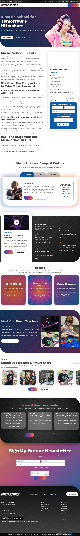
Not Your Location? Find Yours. (7, 508)
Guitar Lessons (66, 189)
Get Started (7, 35)
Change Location (18, 1)
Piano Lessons (65, 187)
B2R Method (64, 504)
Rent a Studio (64, 512)
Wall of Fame (63, 5)
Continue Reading (13, 426)
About (56, 5)
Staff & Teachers (45, 504)
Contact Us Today (21, 35)
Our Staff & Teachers (9, 341)
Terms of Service (34, 521)
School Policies (44, 508)
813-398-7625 (74, 1)
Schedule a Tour (45, 510)
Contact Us (65, 1)
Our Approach (20, 252)
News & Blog (64, 508)
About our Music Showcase (66, 295)
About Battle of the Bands (40, 296)
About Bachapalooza (13, 295)
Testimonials (64, 506)
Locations (63, 517)
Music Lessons (35, 5)
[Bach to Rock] (10, 5)
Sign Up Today (73, 5)
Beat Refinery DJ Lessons (65, 195)
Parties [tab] (53, 174)
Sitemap (3, 523)
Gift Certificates (65, 510)
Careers (43, 512)
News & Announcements (45, 435)
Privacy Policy (27, 521)
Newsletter (57, 1)
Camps (42, 5)
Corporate (64, 502)
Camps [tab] (40, 174)
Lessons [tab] (28, 174)
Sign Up (28, 197)
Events (52, 5)
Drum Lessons (65, 191)
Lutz (42, 502)
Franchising (50, 1)
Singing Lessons (66, 193)
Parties (47, 5)
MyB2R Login (43, 1)
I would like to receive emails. (63, 114)
